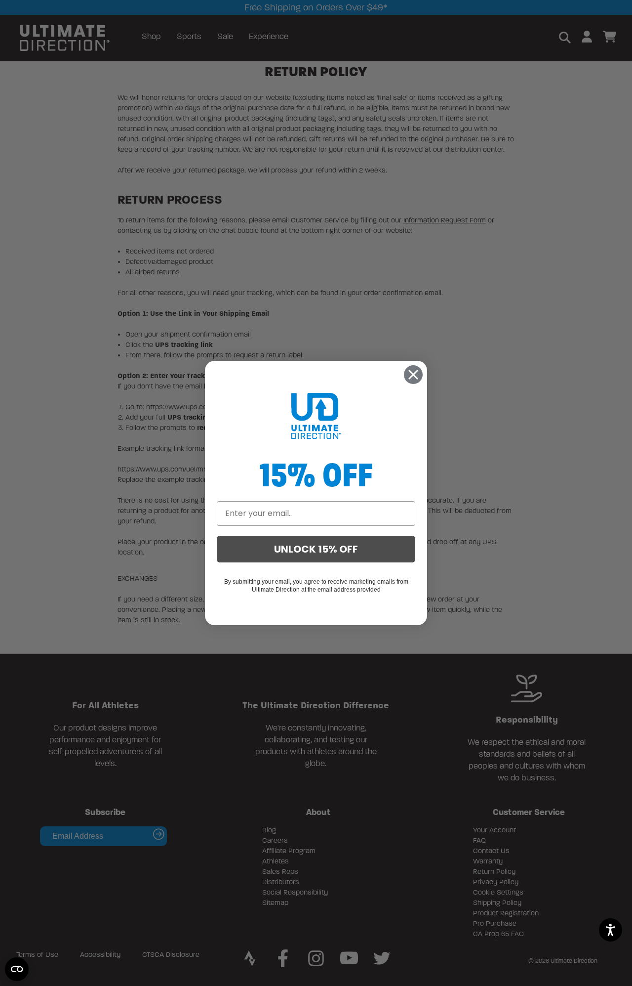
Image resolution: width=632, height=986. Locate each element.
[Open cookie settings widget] (17, 969)
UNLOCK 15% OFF (316, 549)
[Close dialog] (413, 375)
